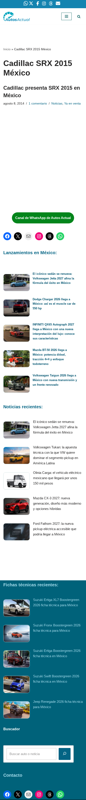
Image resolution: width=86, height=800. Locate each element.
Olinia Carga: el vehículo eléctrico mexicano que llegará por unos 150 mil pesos (57, 478)
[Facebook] (7, 236)
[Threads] (50, 236)
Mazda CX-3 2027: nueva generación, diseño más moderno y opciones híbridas (57, 503)
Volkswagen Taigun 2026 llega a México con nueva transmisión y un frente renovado (55, 380)
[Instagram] (39, 236)
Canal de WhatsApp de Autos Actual (43, 218)
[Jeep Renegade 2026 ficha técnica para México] (16, 710)
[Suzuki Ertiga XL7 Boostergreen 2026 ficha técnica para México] (16, 608)
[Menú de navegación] (66, 16)
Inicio (7, 49)
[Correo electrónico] (28, 236)
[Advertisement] (36, 175)
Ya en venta (72, 103)
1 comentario (38, 103)
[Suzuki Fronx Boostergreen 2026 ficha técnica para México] (16, 634)
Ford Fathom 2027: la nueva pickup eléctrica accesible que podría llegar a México (54, 529)
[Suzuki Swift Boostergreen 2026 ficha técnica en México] (16, 685)
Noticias (56, 103)
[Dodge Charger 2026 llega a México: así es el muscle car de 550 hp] (16, 308)
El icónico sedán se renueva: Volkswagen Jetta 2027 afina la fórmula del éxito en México (53, 278)
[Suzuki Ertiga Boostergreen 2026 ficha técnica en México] (16, 659)
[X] (18, 236)
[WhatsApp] (60, 236)
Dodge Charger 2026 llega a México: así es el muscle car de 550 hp (54, 304)
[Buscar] (78, 16)
